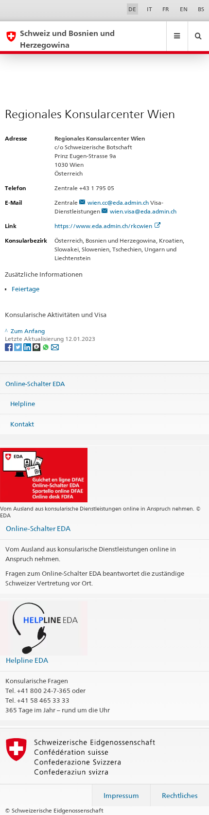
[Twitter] (18, 346)
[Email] (55, 346)
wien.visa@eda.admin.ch (143, 211)
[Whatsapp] (46, 346)
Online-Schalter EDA (35, 383)
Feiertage (25, 289)
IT (149, 9)
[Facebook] (9, 346)
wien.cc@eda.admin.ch (118, 202)
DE (132, 9)
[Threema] (37, 346)
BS (201, 9)
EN (184, 9)
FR (165, 9)
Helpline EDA (27, 660)
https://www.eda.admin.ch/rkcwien (103, 226)
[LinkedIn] (28, 346)
